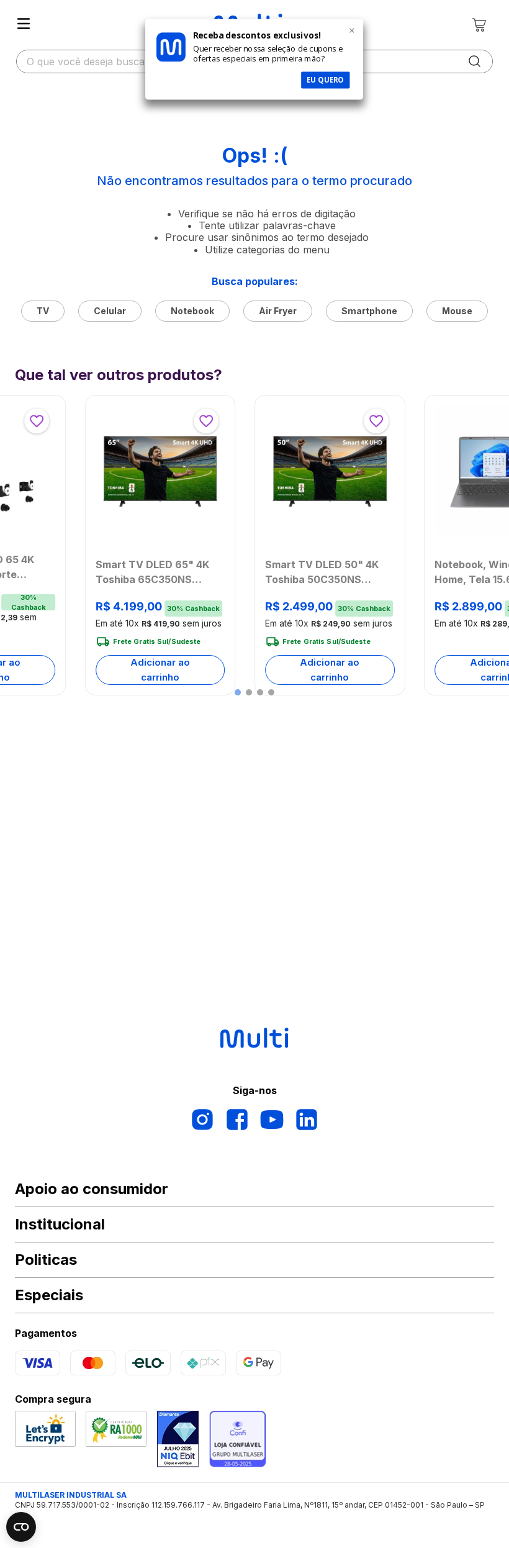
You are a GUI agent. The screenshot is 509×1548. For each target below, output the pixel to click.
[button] (238, 692)
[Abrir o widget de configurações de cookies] (21, 1527)
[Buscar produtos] (474, 61)
